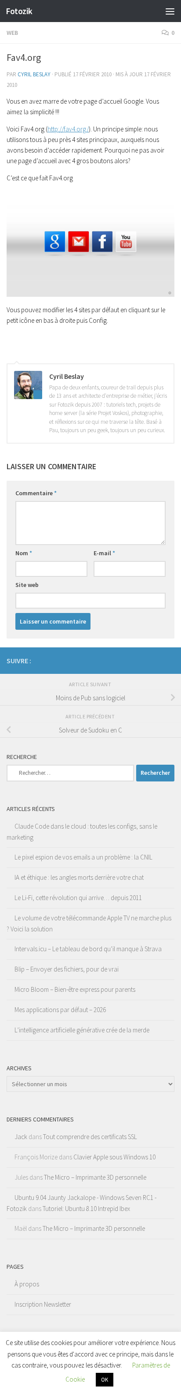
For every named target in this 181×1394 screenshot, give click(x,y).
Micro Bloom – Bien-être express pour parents (74, 989)
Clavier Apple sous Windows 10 (114, 1157)
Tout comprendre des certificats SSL (90, 1136)
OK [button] (104, 1379)
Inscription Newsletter (42, 1304)
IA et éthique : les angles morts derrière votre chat (79, 877)
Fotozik (19, 11)
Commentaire (36, 493)
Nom (23, 553)
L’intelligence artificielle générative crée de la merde (81, 1030)
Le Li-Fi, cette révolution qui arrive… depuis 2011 (78, 897)
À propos (26, 1284)
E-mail (104, 553)
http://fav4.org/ (68, 129)
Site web (27, 585)
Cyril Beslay (34, 74)
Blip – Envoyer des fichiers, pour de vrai (66, 969)
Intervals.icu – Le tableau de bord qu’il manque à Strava (88, 949)
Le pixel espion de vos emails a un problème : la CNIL (83, 857)
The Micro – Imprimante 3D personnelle (95, 1177)
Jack (20, 1136)
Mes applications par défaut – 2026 (60, 1009)
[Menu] (170, 11)
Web (12, 33)
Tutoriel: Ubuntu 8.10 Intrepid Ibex (86, 1208)
